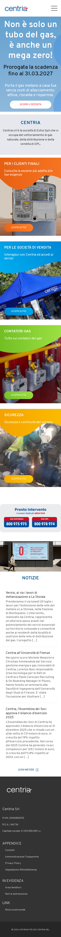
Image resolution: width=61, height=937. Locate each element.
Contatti (10, 850)
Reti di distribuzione (16, 894)
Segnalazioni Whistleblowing (21, 869)
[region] (30, 64)
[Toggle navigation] (54, 8)
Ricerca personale (15, 909)
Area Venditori (13, 887)
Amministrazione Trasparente (22, 856)
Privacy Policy (13, 863)
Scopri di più (18, 227)
